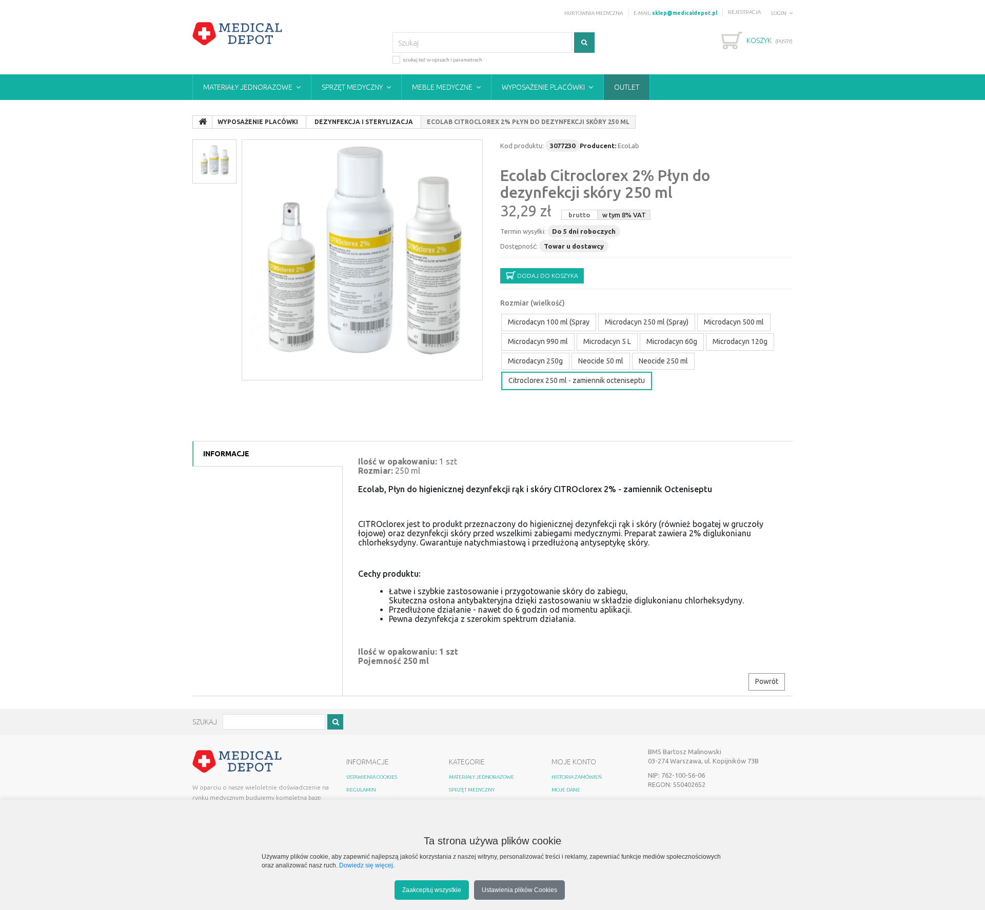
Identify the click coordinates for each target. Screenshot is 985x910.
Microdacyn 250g (535, 361)
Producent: (598, 145)
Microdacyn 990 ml (538, 341)
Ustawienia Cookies (371, 777)
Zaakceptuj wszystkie (431, 889)
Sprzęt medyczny (352, 87)
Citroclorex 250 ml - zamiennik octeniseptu (576, 380)
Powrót (766, 681)
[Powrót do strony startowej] (202, 122)
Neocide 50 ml (600, 361)
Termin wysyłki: (523, 231)
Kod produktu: (522, 145)
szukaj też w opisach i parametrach (442, 60)
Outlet (626, 87)
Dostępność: (519, 246)
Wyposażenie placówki (543, 87)
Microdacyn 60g (671, 341)
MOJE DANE (565, 790)
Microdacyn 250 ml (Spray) (646, 322)
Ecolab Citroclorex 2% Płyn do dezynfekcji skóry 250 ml (605, 184)
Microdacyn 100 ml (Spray (548, 322)
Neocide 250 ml (663, 361)
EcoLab (628, 145)
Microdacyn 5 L (607, 341)
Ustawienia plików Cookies (519, 889)
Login (778, 13)
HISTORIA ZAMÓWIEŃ (576, 777)
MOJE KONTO (573, 762)
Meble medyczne (442, 87)
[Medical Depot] (237, 34)
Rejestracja (744, 12)
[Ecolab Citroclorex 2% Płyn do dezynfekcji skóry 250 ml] (362, 260)
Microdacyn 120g (740, 341)
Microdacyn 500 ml (734, 322)
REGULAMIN (361, 790)
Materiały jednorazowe (247, 87)
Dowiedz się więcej (366, 865)
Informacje (226, 454)
